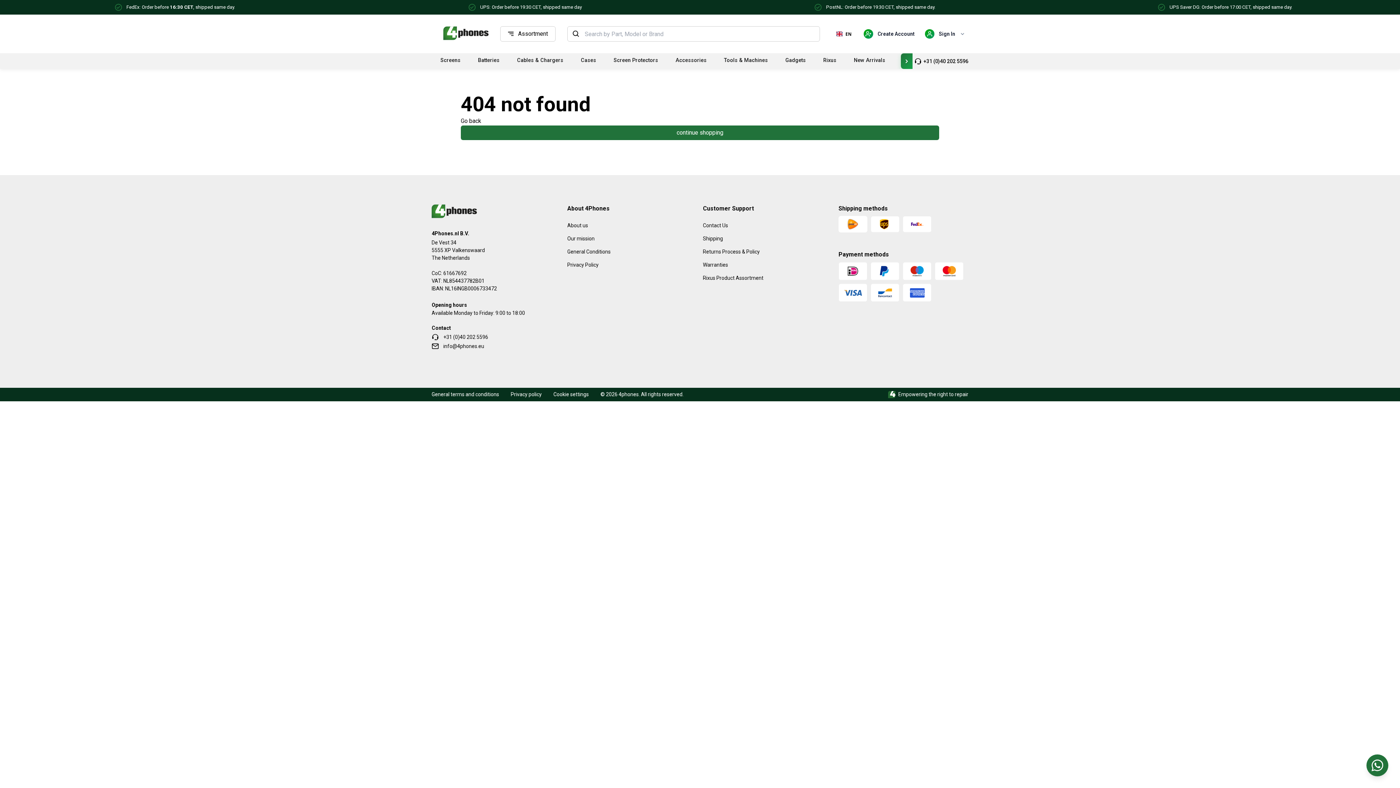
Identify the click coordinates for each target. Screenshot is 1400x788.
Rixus (829, 60)
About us (577, 225)
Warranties (715, 265)
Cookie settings (571, 394)
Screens (450, 60)
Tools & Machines (746, 60)
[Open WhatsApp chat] (1377, 765)
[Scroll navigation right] (907, 61)
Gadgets (795, 60)
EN (848, 34)
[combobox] (700, 34)
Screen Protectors (636, 60)
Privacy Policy (583, 265)
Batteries (488, 60)
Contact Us (715, 225)
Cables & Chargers (540, 60)
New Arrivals (869, 60)
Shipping (713, 239)
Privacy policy (526, 394)
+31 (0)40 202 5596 (945, 61)
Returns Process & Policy (731, 252)
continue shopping (700, 132)
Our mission (581, 239)
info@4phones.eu (463, 346)
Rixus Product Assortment (733, 278)
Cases (588, 60)
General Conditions (589, 252)
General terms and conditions (465, 394)
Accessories (691, 60)
